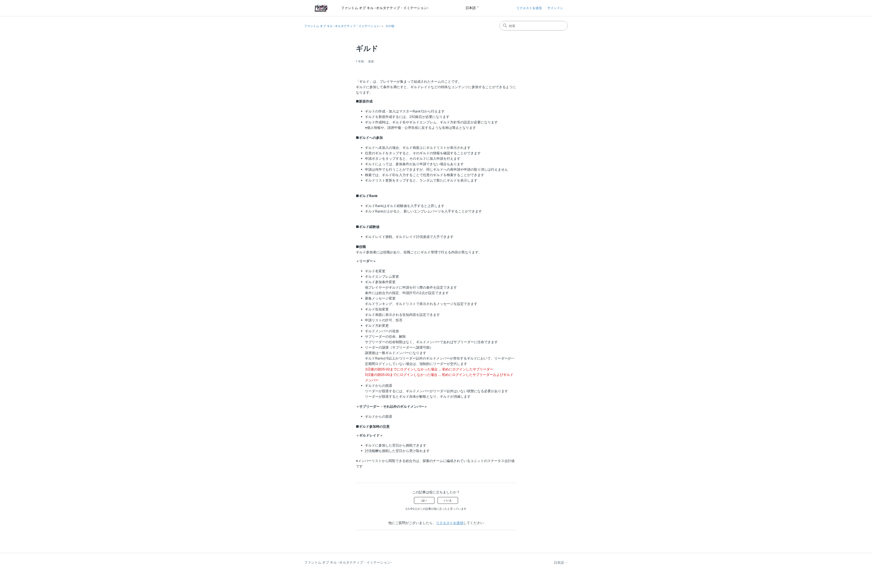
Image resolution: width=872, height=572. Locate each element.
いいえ (448, 500)
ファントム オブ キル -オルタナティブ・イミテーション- (342, 26)
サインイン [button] (555, 8)
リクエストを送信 (529, 8)
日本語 (471, 8)
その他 (389, 26)
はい (424, 500)
